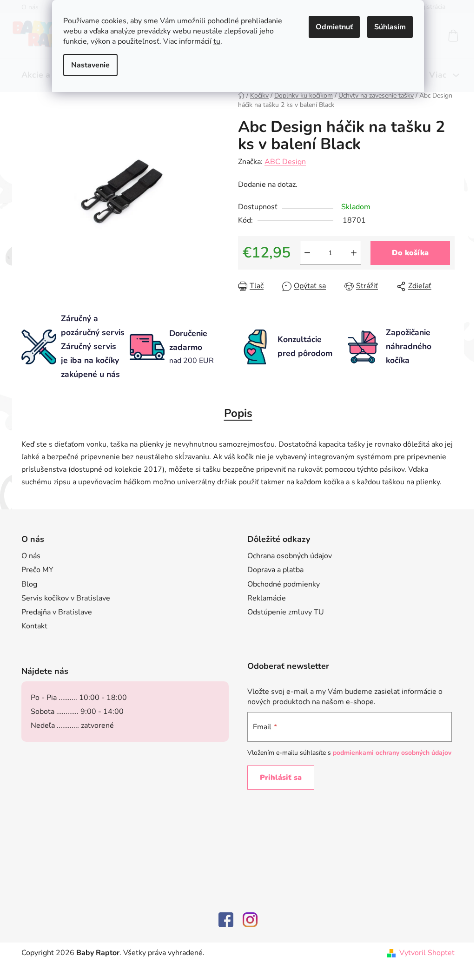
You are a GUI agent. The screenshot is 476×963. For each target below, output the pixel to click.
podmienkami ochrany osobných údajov (392, 752)
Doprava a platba (275, 570)
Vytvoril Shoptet (427, 953)
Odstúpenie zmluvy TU (285, 612)
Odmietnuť (334, 27)
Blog (29, 584)
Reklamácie (266, 598)
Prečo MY (37, 570)
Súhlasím (390, 27)
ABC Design (285, 162)
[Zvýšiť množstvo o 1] (354, 252)
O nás (30, 556)
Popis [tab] (238, 413)
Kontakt (34, 626)
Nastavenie (90, 65)
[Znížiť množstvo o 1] (307, 252)
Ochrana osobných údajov (289, 556)
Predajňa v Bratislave (56, 612)
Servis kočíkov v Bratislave (65, 598)
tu (216, 41)
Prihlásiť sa (281, 777)
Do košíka (410, 253)
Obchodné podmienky (283, 584)
